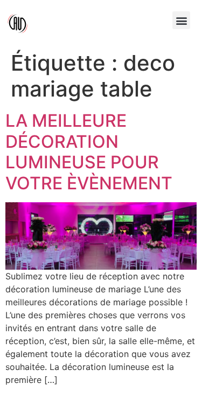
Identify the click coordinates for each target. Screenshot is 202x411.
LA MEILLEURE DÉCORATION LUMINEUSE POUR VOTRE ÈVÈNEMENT (88, 151)
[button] (181, 20)
